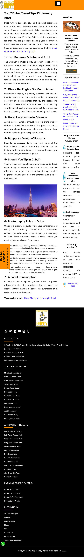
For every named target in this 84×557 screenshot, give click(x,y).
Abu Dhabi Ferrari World (13, 465)
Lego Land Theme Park (13, 439)
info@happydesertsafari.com (15, 360)
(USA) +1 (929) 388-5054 (14, 356)
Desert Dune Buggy (12, 388)
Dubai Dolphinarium (12, 458)
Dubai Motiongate (11, 462)
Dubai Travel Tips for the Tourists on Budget (71, 126)
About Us (7, 517)
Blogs (6, 525)
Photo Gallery (9, 521)
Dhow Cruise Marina (12, 399)
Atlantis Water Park (11, 450)
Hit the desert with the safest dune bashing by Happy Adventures (71, 86)
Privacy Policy (9, 536)
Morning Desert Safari (12, 373)
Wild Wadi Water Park (12, 446)
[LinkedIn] (15, 331)
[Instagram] (24, 331)
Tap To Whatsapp (14, 349)
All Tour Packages (11, 514)
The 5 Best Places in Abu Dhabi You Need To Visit (70, 116)
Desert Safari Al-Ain (12, 501)
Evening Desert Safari (12, 377)
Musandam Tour (10, 403)
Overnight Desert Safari (13, 380)
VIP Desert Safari (11, 384)
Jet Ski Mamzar (10, 411)
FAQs (6, 529)
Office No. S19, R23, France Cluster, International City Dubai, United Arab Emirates (36, 345)
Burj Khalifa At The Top (13, 431)
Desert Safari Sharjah (12, 493)
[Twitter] (10, 331)
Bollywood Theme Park (13, 443)
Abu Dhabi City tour (26, 51)
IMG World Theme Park (13, 435)
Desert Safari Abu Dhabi (13, 497)
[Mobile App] (28, 331)
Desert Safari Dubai (11, 489)
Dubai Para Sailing (11, 415)
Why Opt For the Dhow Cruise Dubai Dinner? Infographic (71, 97)
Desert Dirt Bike (10, 392)
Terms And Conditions (13, 540)
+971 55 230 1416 (73, 284)
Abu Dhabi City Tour (12, 473)
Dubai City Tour (10, 469)
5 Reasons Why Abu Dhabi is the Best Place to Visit (70, 107)
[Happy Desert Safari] (7, 5)
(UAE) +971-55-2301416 (13, 353)
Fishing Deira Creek (12, 418)
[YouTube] (19, 331)
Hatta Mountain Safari (12, 407)
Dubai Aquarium (10, 454)
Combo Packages (11, 477)
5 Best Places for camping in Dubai (40, 298)
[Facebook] (6, 331)
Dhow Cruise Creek (11, 396)
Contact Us (8, 533)
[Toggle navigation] (58, 3)
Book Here (71, 71)
